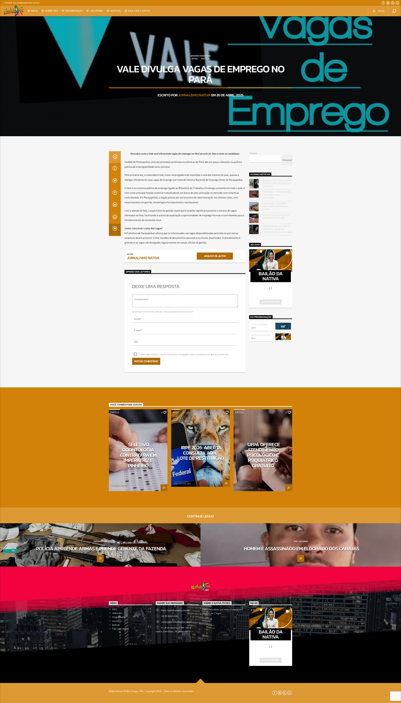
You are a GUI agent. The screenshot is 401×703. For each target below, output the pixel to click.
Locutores (96, 11)
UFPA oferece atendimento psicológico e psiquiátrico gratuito (263, 455)
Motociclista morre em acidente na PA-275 (276, 217)
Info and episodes (270, 301)
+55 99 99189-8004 (169, 616)
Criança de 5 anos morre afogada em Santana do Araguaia (277, 183)
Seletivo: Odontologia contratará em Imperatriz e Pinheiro (138, 455)
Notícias (116, 11)
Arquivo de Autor (215, 256)
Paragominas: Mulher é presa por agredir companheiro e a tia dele (277, 229)
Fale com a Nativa (139, 11)
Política (205, 58)
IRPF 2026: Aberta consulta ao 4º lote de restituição (200, 453)
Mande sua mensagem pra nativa (22, 3)
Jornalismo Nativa (194, 95)
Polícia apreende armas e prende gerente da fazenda (101, 548)
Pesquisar (253, 153)
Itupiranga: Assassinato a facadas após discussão (276, 194)
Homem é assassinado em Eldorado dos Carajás (301, 548)
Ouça (381, 11)
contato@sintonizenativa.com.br (176, 621)
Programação (73, 11)
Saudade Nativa (260, 335)
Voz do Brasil (259, 324)
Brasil (195, 58)
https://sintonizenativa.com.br (175, 610)
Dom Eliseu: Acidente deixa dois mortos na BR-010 (275, 206)
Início (34, 11)
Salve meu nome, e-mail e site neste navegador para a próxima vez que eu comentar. (184, 354)
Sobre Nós (51, 11)
